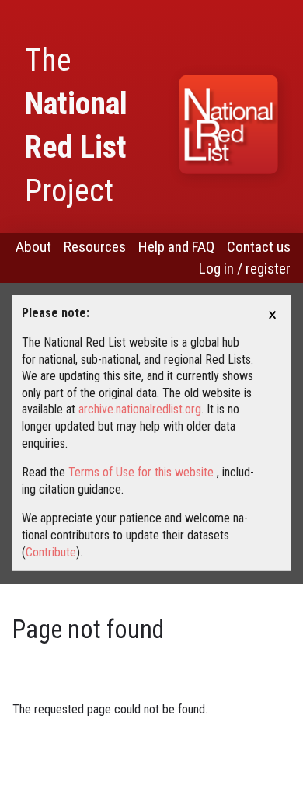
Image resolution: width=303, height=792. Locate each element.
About (33, 247)
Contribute (51, 552)
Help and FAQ (176, 247)
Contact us (259, 247)
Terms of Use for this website (142, 472)
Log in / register (245, 268)
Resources (95, 247)
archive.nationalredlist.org (139, 409)
